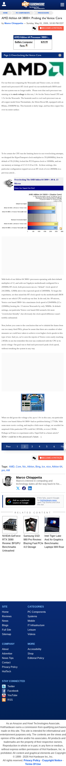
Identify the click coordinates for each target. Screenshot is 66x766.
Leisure (32, 629)
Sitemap (6, 634)
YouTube (12, 695)
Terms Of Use (33, 764)
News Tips (8, 658)
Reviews (7, 616)
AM (8, 470)
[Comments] (34, 28)
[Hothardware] (33, 5)
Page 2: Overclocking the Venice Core (22, 55)
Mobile (31, 621)
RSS (10, 699)
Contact (6, 662)
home (5, 13)
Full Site (6, 629)
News (5, 621)
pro (3, 470)
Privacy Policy (9, 667)
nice (48, 466)
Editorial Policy (36, 658)
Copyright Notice (52, 760)
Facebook (13, 691)
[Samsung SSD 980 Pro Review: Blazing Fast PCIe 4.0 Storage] (31, 524)
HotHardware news (48, 500)
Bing (38, 466)
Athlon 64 (57, 466)
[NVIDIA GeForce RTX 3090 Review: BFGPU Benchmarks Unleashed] (9, 524)
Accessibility (34, 649)
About (5, 649)
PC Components (23, 13)
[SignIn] (6, 4)
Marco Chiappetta (29, 477)
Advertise (7, 653)
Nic (24, 466)
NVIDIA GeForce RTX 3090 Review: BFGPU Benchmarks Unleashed (11, 543)
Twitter (11, 686)
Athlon (30, 466)
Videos (31, 634)
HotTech (6, 671)
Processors (43, 13)
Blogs (5, 625)
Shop (30, 653)
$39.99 (44, 41)
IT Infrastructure (36, 625)
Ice (43, 466)
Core (18, 466)
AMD (12, 466)
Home (5, 612)
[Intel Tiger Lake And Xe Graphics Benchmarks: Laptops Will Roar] (52, 524)
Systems (32, 616)
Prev (8, 446)
